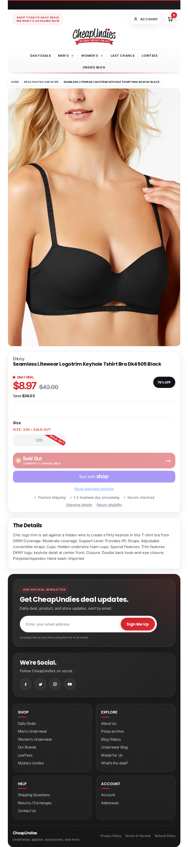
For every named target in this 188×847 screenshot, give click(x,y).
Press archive (112, 731)
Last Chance (123, 55)
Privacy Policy (111, 836)
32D (39, 440)
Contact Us (27, 810)
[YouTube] (70, 684)
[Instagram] (55, 684)
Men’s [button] (63, 55)
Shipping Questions (34, 794)
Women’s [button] (89, 55)
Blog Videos (111, 739)
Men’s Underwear (32, 731)
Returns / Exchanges (35, 803)
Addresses (110, 803)
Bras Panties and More (41, 82)
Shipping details (79, 505)
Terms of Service (138, 836)
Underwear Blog (114, 747)
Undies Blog (94, 67)
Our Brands (27, 747)
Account (108, 794)
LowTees (150, 55)
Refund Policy (165, 836)
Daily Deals (40, 55)
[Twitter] (40, 684)
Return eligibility (109, 505)
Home (15, 82)
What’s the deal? (114, 763)
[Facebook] (26, 684)
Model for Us (112, 755)
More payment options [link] (94, 488)
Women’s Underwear (35, 739)
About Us (108, 723)
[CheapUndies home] (94, 36)
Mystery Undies (31, 763)
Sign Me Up (138, 624)
